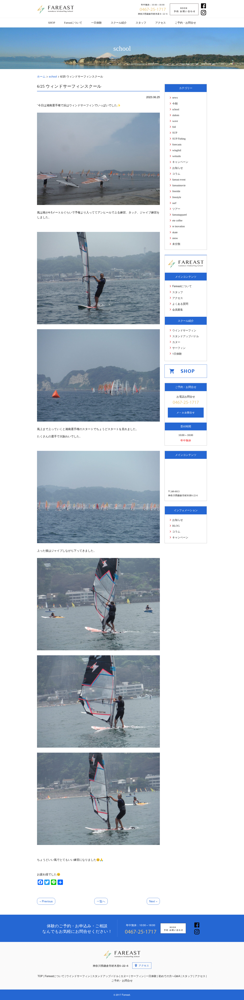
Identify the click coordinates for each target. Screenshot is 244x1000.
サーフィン (179, 348)
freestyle (176, 197)
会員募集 (177, 309)
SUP (174, 132)
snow (175, 238)
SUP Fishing (179, 138)
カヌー (176, 342)
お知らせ (177, 168)
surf (174, 203)
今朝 (175, 103)
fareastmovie (179, 185)
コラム (176, 173)
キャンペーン (180, 162)
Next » (153, 901)
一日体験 (96, 22)
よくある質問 (180, 304)
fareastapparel (179, 214)
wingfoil (176, 150)
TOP (40, 976)
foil (174, 126)
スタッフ (141, 22)
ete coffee (177, 220)
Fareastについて (73, 22)
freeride (176, 191)
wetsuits (176, 156)
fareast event (178, 179)
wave (175, 121)
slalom (175, 115)
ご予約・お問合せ (185, 22)
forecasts (176, 144)
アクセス (160, 22)
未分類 (176, 244)
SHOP (51, 22)
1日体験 (177, 354)
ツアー (176, 208)
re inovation (178, 226)
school (175, 109)
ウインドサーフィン (184, 330)
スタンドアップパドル (185, 336)
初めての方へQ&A (169, 976)
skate (175, 232)
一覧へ (101, 901)
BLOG (176, 525)
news (175, 97)
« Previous (46, 901)
